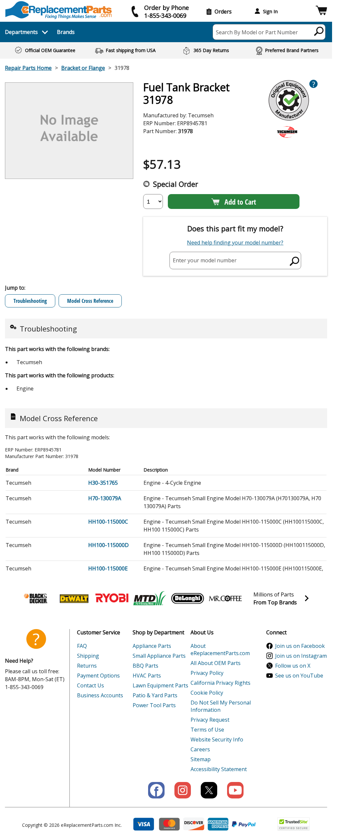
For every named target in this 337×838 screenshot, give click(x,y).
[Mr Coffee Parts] (225, 598)
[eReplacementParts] (58, 10)
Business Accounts (100, 695)
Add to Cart (240, 202)
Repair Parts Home (28, 68)
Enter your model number (205, 260)
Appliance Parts (152, 646)
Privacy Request (210, 719)
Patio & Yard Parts (155, 695)
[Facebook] (156, 790)
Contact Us (90, 685)
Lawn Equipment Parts (160, 685)
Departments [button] (21, 32)
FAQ (82, 646)
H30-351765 (103, 482)
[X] (209, 790)
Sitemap (201, 759)
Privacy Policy (207, 673)
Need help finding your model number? (235, 242)
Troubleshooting (30, 300)
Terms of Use (207, 729)
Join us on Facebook (300, 646)
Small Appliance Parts (159, 655)
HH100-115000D (108, 545)
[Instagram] (182, 790)
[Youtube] (235, 790)
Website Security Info (217, 739)
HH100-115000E (108, 568)
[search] (319, 31)
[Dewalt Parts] (74, 598)
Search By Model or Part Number (257, 32)
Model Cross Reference (90, 300)
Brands (66, 32)
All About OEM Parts (216, 663)
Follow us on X (292, 665)
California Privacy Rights (220, 682)
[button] (321, 11)
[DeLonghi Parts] (187, 598)
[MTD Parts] (149, 598)
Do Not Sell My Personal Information (221, 706)
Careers (200, 749)
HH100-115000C (108, 521)
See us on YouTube (299, 675)
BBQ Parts (145, 665)
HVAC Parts (147, 675)
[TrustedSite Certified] (293, 824)
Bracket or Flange (83, 68)
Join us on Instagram (301, 655)
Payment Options (98, 675)
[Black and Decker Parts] (36, 598)
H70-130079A (104, 498)
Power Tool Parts (154, 705)
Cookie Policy (207, 692)
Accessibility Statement (219, 769)
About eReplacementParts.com (220, 649)
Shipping (88, 655)
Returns (87, 665)
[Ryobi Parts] (111, 598)
